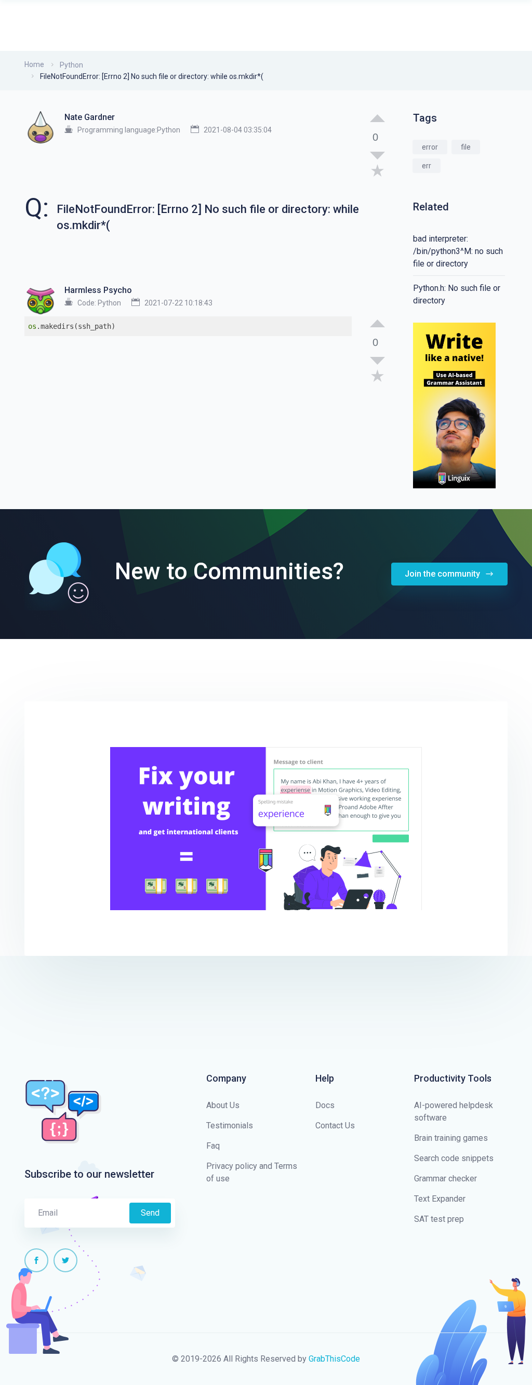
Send (150, 1213)
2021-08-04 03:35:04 (238, 130)
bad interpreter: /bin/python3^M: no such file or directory (458, 251)
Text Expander (440, 1199)
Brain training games (451, 1138)
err (426, 166)
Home (34, 64)
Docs (325, 1105)
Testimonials (229, 1125)
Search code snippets (454, 1158)
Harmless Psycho (98, 290)
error (430, 147)
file (466, 147)
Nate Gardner (89, 117)
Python (71, 65)
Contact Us (335, 1125)
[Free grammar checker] (454, 405)
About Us (223, 1105)
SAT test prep (439, 1219)
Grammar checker (445, 1178)
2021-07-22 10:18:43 (178, 303)
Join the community (443, 574)
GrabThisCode (334, 1359)
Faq (213, 1146)
